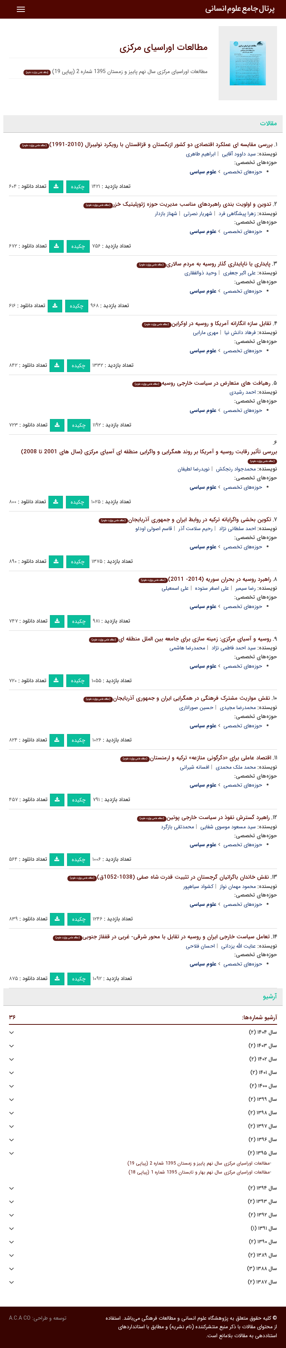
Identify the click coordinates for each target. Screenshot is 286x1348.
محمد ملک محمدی (236, 767)
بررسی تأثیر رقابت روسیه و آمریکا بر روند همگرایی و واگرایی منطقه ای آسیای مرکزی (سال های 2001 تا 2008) (149, 455)
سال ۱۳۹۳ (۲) (262, 1202)
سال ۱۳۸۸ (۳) (262, 1269)
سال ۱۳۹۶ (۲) (262, 1140)
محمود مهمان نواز (238, 886)
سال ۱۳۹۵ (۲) (262, 1153)
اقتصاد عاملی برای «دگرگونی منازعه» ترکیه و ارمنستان (197, 757)
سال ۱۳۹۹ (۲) (262, 1099)
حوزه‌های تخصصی (242, 172)
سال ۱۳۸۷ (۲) (262, 1282)
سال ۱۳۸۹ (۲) (262, 1255)
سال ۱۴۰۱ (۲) (263, 1073)
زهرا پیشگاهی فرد (237, 214)
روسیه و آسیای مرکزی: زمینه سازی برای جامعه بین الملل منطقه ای (181, 638)
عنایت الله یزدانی (238, 946)
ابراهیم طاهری (201, 154)
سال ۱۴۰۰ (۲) (263, 1086)
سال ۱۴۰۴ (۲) (263, 1032)
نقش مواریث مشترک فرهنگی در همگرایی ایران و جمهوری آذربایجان (178, 698)
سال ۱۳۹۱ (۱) (264, 1228)
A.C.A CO (20, 1318)
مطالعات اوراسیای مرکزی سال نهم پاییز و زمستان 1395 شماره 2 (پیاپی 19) (198, 1163)
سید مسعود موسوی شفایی (228, 827)
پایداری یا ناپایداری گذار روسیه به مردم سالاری (204, 263)
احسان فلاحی (200, 946)
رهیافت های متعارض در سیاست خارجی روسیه (202, 383)
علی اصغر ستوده (212, 588)
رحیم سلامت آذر (195, 529)
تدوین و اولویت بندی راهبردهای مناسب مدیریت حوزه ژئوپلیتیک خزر (178, 204)
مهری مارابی (205, 332)
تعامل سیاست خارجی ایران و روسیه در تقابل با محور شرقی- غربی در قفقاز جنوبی (162, 936)
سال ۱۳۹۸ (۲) (262, 1113)
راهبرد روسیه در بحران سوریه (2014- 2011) (206, 579)
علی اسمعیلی (175, 588)
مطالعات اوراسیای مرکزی (163, 48)
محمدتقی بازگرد (177, 827)
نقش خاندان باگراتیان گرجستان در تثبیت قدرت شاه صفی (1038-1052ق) (169, 877)
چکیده (78, 187)
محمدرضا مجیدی (238, 707)
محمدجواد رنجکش (236, 469)
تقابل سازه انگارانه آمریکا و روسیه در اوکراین (207, 323)
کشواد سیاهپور (198, 886)
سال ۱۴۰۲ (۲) (263, 1059)
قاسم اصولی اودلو (154, 529)
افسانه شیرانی (194, 767)
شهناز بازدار (166, 214)
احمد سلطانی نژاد (237, 529)
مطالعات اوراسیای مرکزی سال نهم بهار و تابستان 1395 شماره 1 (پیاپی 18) (199, 1172)
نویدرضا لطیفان (194, 469)
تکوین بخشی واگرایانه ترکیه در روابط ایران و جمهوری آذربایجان (186, 519)
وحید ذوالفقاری (200, 273)
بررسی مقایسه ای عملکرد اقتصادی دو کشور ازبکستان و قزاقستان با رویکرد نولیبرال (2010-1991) (147, 144)
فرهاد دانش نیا (240, 332)
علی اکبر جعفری (239, 273)
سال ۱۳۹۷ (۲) (262, 1126)
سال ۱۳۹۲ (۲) (262, 1215)
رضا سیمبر (245, 588)
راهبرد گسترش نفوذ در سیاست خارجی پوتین (205, 817)
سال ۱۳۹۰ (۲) (263, 1242)
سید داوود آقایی (239, 154)
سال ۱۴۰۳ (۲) (262, 1046)
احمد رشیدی (242, 392)
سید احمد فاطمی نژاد (234, 648)
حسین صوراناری (196, 707)
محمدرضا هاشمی (187, 648)
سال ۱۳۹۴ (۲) (262, 1188)
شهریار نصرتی (198, 214)
